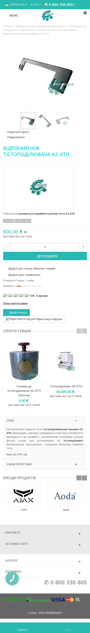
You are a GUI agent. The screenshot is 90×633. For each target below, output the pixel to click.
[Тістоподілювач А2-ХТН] (66, 361)
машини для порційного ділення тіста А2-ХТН (46, 213)
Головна (8, 26)
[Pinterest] (44, 605)
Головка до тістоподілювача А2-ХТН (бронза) (24, 391)
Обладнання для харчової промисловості (40, 26)
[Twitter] (30, 605)
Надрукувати (16, 137)
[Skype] (65, 605)
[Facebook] (23, 605)
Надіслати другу (18, 131)
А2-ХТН (17, 454)
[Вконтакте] (58, 605)
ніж (25, 454)
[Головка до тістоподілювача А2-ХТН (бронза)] (24, 361)
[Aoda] (66, 496)
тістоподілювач (73, 440)
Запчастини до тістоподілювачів (57, 30)
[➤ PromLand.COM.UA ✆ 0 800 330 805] (48, 15)
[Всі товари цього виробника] (45, 185)
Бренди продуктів (19, 478)
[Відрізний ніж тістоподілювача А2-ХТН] (28, 120)
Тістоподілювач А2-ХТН (66, 386)
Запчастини (28, 30)
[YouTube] (37, 605)
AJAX (24, 509)
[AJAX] (24, 496)
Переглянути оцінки (15, 303)
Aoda (66, 509)
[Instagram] (51, 605)
